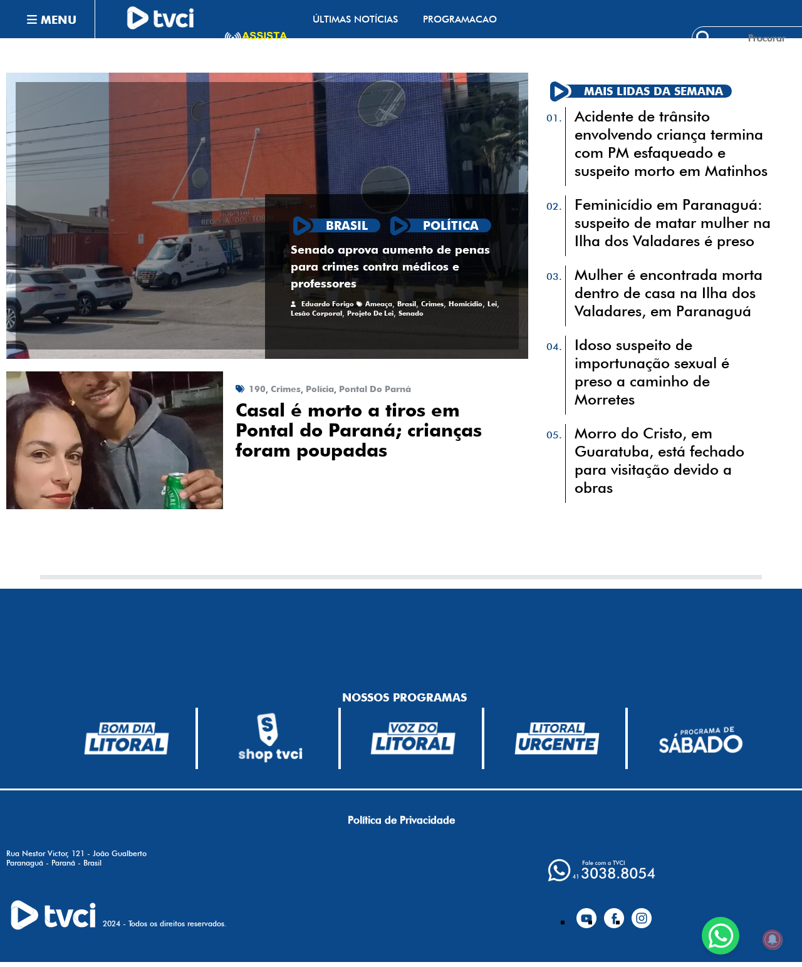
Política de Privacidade (401, 820)
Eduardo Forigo (327, 304)
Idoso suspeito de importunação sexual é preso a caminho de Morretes (652, 372)
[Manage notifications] (773, 939)
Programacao (460, 19)
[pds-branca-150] (700, 738)
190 (257, 389)
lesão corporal (316, 313)
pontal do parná (375, 389)
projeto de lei (370, 313)
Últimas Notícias (355, 19)
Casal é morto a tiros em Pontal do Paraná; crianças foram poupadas (359, 430)
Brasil (406, 304)
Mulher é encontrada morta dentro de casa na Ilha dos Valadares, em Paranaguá (669, 293)
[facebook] (614, 913)
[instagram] (642, 913)
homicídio (465, 304)
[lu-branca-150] (557, 738)
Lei (492, 304)
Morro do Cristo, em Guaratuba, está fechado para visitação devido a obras (659, 460)
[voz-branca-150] (413, 738)
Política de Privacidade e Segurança (406, 57)
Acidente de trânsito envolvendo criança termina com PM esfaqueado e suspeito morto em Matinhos (671, 143)
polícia (320, 389)
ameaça (378, 304)
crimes (432, 304)
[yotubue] (586, 913)
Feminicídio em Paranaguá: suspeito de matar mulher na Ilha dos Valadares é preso (673, 222)
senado (411, 313)
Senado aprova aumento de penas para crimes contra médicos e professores (390, 266)
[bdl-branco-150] (126, 738)
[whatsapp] (601, 870)
